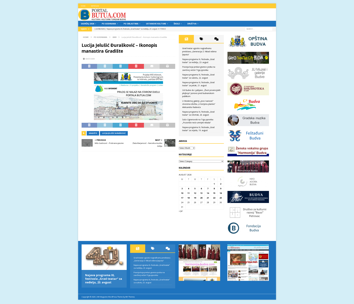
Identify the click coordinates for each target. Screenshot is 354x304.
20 (201, 197)
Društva (191, 23)
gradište (93, 133)
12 (195, 193)
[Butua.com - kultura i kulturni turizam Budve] (102, 19)
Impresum (95, 6)
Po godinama (109, 23)
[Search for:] (259, 29)
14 (208, 193)
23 (221, 197)
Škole (177, 23)
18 (188, 197)
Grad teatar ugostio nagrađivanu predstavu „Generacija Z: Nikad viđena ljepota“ (199, 51)
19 (195, 197)
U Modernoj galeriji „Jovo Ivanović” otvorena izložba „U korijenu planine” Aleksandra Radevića (198, 104)
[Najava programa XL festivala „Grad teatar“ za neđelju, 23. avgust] (104, 257)
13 (201, 193)
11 (188, 193)
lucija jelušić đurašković (114, 133)
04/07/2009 (90, 59)
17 (182, 197)
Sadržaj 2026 (87, 23)
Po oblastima (131, 23)
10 (182, 193)
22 (214, 197)
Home (83, 6)
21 (208, 197)
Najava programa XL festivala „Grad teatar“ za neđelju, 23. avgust (103, 278)
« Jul (180, 211)
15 (214, 193)
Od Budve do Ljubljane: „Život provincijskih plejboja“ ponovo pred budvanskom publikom (201, 93)
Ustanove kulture (156, 23)
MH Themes (130, 295)
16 (221, 193)
